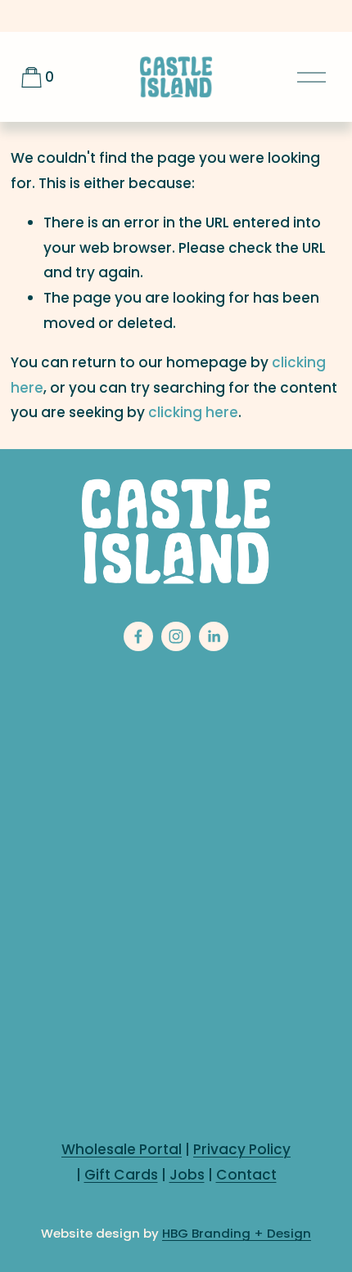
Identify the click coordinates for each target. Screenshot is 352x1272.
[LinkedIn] (213, 636)
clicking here (193, 412)
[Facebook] (138, 636)
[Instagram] (176, 636)
